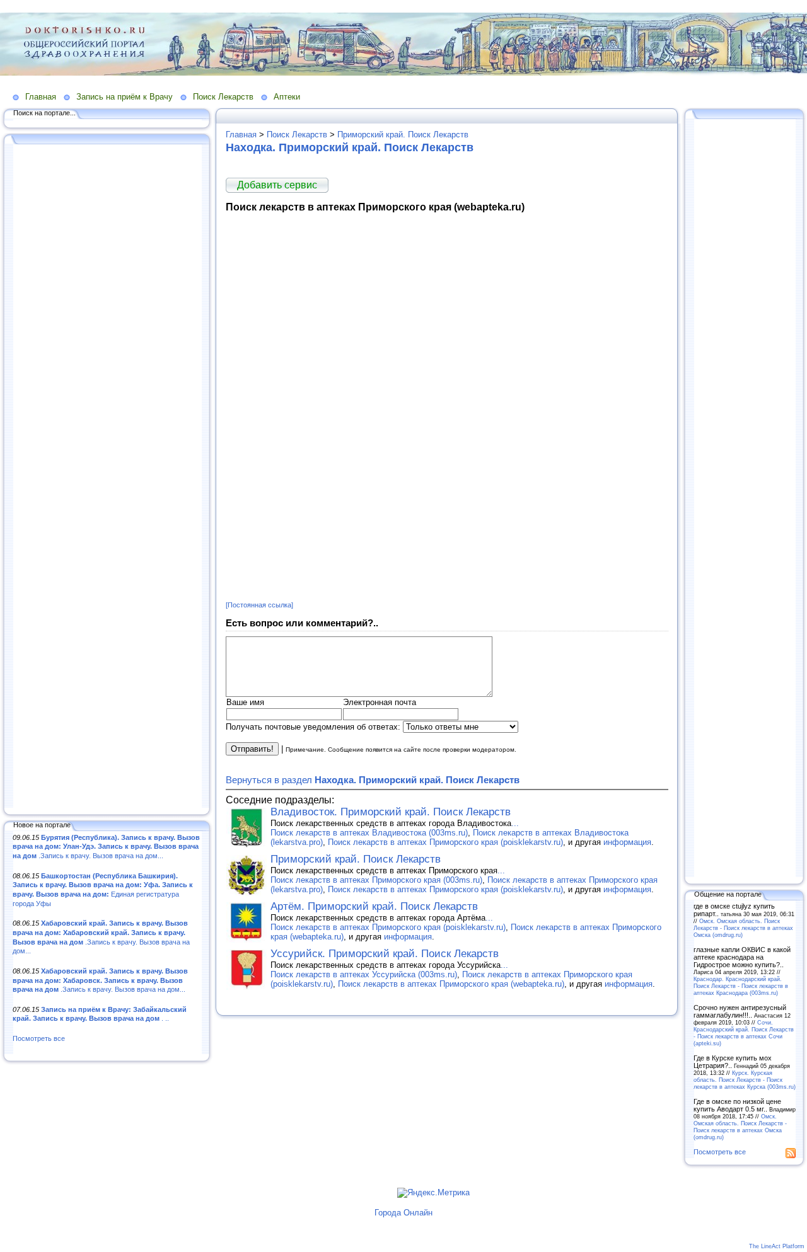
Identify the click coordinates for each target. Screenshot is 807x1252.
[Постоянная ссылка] (259, 605)
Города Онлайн (403, 1212)
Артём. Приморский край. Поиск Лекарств (374, 906)
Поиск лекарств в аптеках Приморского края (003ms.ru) (376, 880)
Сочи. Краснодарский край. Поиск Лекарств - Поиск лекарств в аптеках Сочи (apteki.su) (744, 1033)
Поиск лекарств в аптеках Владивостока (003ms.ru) (369, 832)
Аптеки (287, 96)
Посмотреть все (39, 1038)
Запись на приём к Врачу (124, 96)
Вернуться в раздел (373, 779)
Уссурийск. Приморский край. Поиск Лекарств (384, 954)
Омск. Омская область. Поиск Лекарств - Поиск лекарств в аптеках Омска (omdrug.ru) (743, 927)
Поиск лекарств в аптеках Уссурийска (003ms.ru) (363, 974)
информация (627, 842)
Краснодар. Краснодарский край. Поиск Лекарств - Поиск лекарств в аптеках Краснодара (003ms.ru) (741, 985)
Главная (40, 96)
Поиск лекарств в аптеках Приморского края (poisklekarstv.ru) (445, 842)
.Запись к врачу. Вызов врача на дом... (106, 846)
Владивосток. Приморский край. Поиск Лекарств (390, 812)
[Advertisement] (107, 477)
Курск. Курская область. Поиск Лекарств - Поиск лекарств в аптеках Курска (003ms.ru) (745, 1079)
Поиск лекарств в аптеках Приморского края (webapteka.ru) (451, 984)
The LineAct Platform (776, 1246)
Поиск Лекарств (223, 96)
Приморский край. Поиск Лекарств (402, 134)
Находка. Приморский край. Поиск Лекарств (349, 147)
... (515, 823)
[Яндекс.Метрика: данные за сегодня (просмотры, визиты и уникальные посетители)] (433, 1193)
